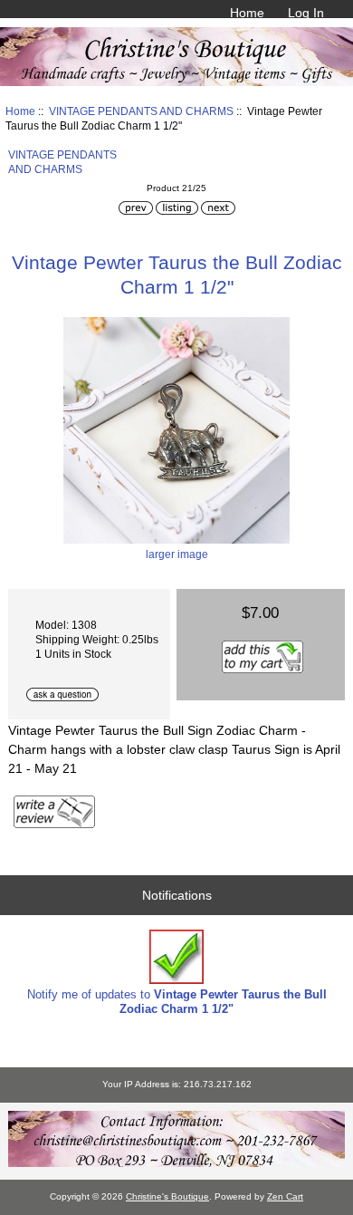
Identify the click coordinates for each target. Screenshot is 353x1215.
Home (247, 12)
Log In (306, 12)
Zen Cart (285, 1196)
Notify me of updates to (177, 1002)
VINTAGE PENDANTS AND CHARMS (141, 111)
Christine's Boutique (167, 1196)
